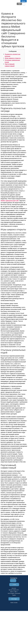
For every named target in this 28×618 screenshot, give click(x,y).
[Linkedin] (8, 607)
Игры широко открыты (13, 58)
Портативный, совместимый (10, 65)
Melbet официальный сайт (10, 201)
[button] (24, 4)
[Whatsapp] (16, 607)
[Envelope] (12, 607)
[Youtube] (19, 607)
